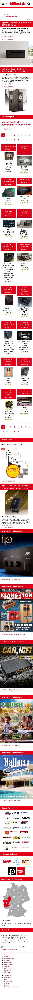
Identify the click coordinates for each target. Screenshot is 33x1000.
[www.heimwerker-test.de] (26, 865)
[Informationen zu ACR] (7, 814)
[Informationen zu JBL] (7, 833)
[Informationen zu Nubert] (16, 838)
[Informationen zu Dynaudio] (16, 818)
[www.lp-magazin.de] (12, 875)
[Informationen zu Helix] (16, 828)
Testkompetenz (9, 959)
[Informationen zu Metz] (24, 832)
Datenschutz (8, 981)
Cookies (6, 983)
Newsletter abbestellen (9, 950)
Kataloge (6, 966)
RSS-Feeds (7, 968)
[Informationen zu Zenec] (25, 847)
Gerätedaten (8, 962)
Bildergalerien (8, 964)
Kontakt (6, 985)
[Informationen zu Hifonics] (26, 828)
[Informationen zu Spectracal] (16, 842)
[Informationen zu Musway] (7, 837)
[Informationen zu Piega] (26, 838)
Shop (5, 955)
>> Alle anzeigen (7, 39)
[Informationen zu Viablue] (7, 848)
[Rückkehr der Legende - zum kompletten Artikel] (16, 101)
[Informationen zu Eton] (15, 822)
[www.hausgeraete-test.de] (16, 865)
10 (7, 139)
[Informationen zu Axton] (24, 813)
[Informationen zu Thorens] (26, 842)
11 (11, 139)
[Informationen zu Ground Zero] (7, 828)
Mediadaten (8, 977)
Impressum (7, 975)
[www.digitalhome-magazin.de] (7, 865)
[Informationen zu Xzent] (16, 847)
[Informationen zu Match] (14, 832)
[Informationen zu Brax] (7, 818)
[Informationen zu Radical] (7, 843)
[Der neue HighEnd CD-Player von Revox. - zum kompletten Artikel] (16, 53)
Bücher (6, 957)
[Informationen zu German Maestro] (24, 822)
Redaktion (7, 960)
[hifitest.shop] (21, 875)
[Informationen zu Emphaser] (26, 818)
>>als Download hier (8, 481)
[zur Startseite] (17, 4)
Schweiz (8, 920)
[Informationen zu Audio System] (15, 814)
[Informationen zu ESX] (7, 823)
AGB (5, 979)
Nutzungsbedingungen (11, 987)
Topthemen (7, 970)
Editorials (7, 972)
